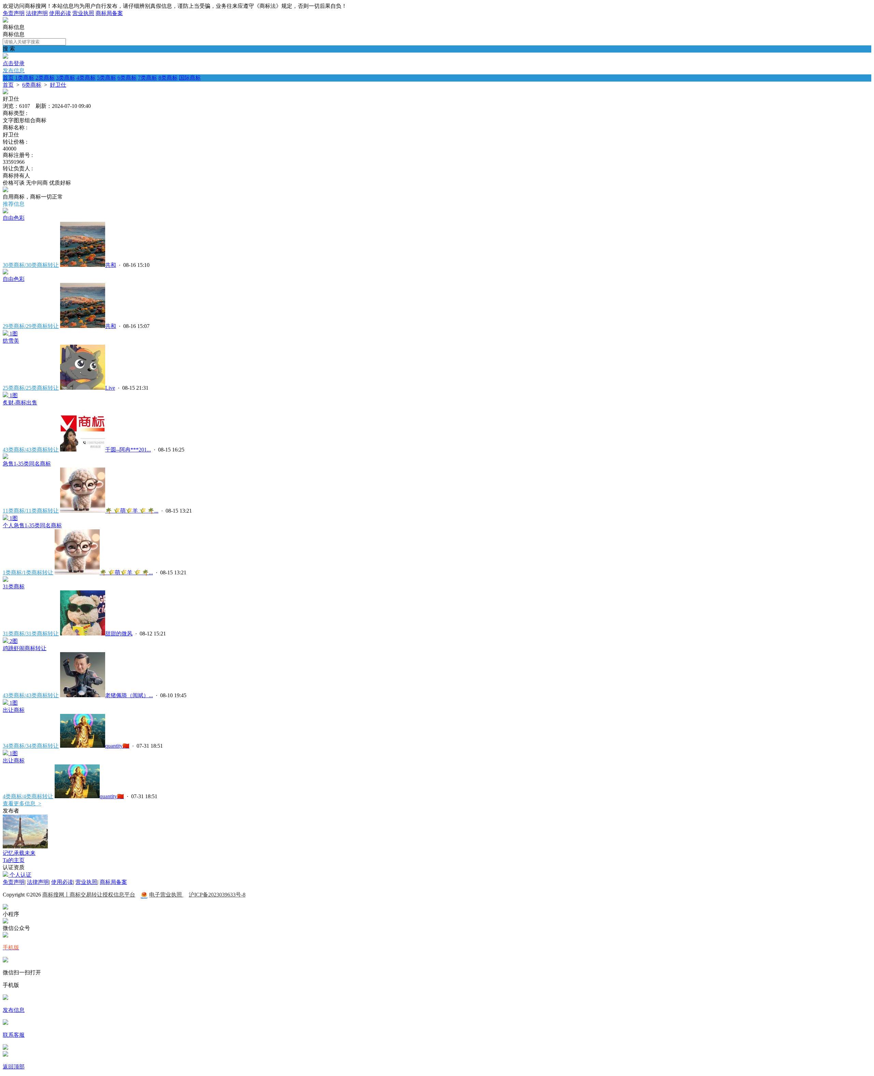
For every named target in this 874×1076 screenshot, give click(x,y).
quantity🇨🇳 (117, 746)
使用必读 (60, 13)
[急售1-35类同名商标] (5, 457)
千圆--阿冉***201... (128, 450)
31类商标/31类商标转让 (31, 633)
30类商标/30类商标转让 (31, 265)
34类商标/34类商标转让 (31, 746)
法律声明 (37, 13)
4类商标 (86, 78)
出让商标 (14, 710)
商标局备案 (109, 13)
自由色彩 (14, 218)
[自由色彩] (5, 211)
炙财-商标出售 (20, 402)
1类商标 (24, 78)
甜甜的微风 (118, 633)
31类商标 (14, 586)
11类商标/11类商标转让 (31, 511)
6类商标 (127, 78)
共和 (110, 265)
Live (110, 388)
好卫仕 (58, 85)
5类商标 (106, 78)
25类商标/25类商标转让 (31, 388)
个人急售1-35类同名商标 (32, 525)
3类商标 (65, 78)
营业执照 (83, 13)
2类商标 (45, 78)
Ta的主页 (14, 860)
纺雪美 (11, 341)
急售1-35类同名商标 (27, 464)
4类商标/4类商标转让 (28, 796)
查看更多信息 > (22, 803)
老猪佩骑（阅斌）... (129, 695)
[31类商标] (5, 580)
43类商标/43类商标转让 (31, 450)
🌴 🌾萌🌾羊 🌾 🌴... (131, 511)
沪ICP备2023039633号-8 (217, 895)
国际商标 (190, 78)
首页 (8, 78)
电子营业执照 (166, 895)
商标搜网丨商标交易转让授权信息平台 (88, 895)
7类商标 (147, 78)
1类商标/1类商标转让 (28, 572)
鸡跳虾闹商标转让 (24, 648)
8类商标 (168, 78)
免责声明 (14, 13)
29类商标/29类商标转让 (31, 326)
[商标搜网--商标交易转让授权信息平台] (5, 21)
